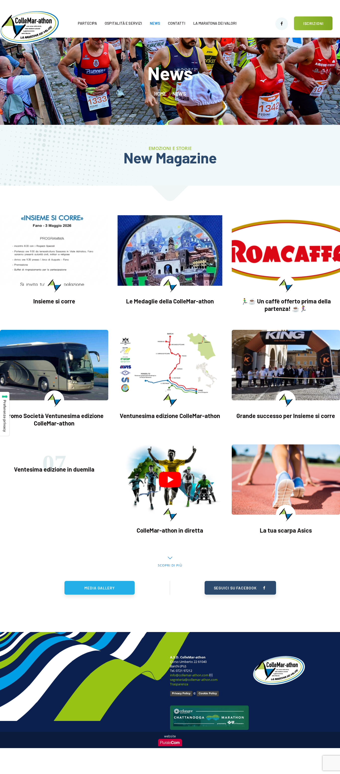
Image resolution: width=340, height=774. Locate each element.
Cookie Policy (208, 693)
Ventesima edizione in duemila (54, 469)
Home (160, 94)
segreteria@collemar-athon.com (194, 679)
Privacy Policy (181, 693)
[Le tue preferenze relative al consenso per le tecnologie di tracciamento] (4, 414)
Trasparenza (179, 684)
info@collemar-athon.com (189, 675)
